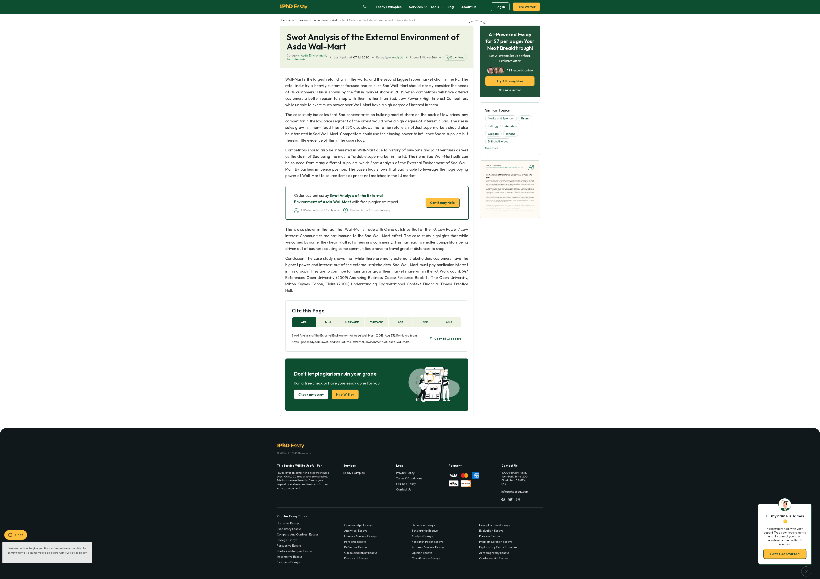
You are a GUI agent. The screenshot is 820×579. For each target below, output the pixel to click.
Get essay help (348, 319)
